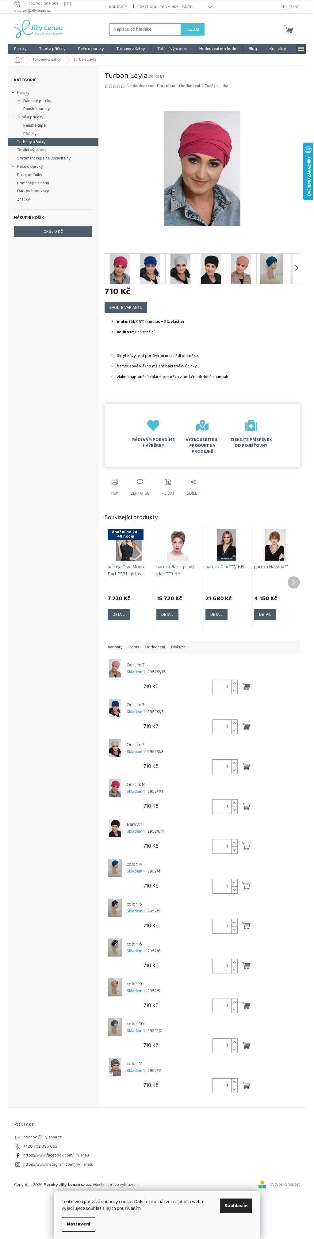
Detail (119, 614)
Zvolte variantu (125, 307)
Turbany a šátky (31, 142)
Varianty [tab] (115, 647)
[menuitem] (20, 49)
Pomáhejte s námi (33, 183)
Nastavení (78, 1224)
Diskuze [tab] (178, 647)
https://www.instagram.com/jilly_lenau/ (58, 1164)
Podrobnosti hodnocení (178, 86)
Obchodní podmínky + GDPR (166, 7)
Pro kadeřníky (29, 174)
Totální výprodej (31, 150)
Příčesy (30, 133)
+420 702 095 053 (40, 1146)
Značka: (216, 85)
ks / (53, 231)
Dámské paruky (37, 101)
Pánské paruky (36, 108)
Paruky (23, 92)
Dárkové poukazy (33, 191)
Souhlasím (236, 1206)
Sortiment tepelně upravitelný (44, 158)
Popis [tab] (134, 647)
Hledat (193, 29)
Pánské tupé (34, 125)
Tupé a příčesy (30, 117)
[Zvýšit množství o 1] (234, 683)
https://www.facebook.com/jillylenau (56, 1155)
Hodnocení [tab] (155, 647)
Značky (23, 199)
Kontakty (118, 7)
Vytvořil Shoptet (285, 1184)
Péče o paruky (30, 166)
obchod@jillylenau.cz (42, 1137)
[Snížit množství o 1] (234, 690)
